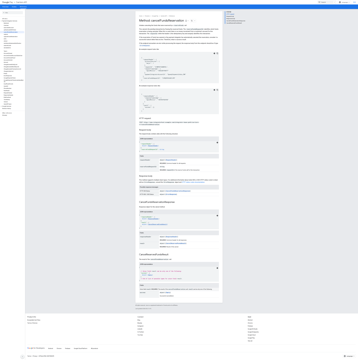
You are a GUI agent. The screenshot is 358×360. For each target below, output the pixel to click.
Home (140, 16)
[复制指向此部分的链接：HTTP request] (153, 118)
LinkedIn (140, 329)
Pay (11, 2)
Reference (23, 7)
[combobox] (327, 2)
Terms (29, 356)
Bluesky (140, 323)
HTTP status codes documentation (193, 182)
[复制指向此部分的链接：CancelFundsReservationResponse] (176, 202)
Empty (150, 275)
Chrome (250, 323)
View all (250, 341)
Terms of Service (32, 323)
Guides (14, 7)
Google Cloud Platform (80, 348)
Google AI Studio (252, 329)
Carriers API (21, 2)
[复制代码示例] (217, 53)
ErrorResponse (171, 194)
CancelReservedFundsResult (157, 224)
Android (250, 320)
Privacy (35, 356)
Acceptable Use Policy (33, 320)
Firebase (250, 326)
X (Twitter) (141, 332)
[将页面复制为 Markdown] (192, 20)
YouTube (140, 335)
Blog (139, 320)
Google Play (251, 338)
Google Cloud (252, 335)
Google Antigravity (253, 332)
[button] (12, 21)
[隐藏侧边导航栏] (22, 357)
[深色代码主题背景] (214, 53)
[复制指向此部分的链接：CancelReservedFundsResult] (170, 255)
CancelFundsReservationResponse (178, 191)
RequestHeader (153, 146)
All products (94, 348)
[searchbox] (12, 12)
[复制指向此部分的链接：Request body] (153, 130)
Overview (5, 7)
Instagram (141, 326)
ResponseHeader (153, 219)
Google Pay (155, 16)
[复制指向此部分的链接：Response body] (154, 176)
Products (147, 16)
